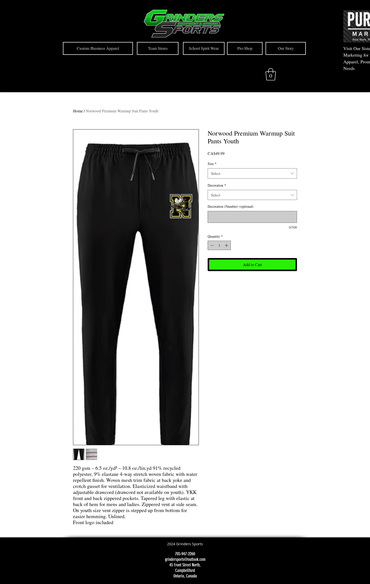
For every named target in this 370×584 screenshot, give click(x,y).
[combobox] (252, 173)
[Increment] (227, 245)
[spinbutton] (219, 245)
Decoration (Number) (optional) (230, 206)
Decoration (217, 185)
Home (78, 110)
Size (212, 163)
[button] (271, 74)
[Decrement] (211, 245)
